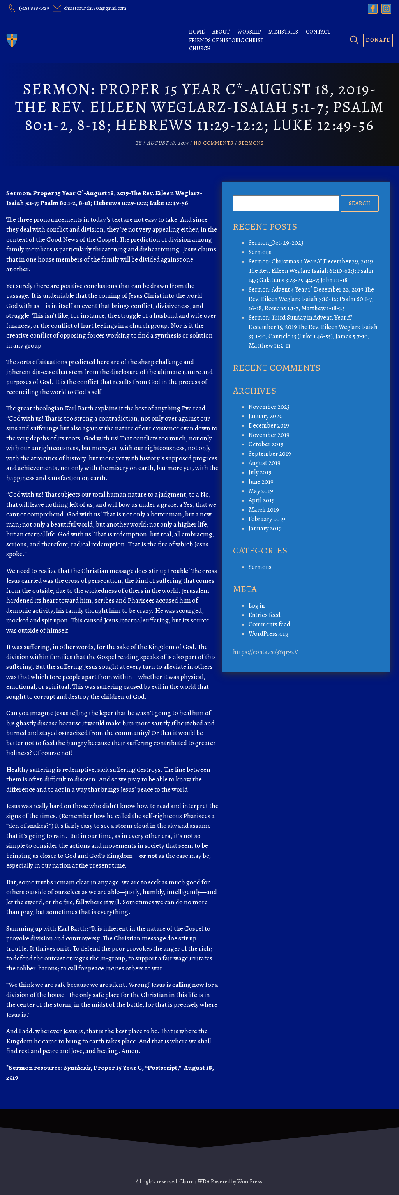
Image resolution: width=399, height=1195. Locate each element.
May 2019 (261, 491)
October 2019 (266, 444)
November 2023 (269, 407)
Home (197, 31)
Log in (257, 605)
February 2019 (267, 519)
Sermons (251, 143)
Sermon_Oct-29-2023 (276, 243)
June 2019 (261, 481)
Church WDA (194, 1181)
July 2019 (260, 472)
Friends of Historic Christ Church (226, 44)
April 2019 (262, 500)
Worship (249, 31)
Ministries (283, 31)
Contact (318, 31)
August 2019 (265, 463)
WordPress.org (268, 633)
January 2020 (266, 416)
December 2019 (269, 425)
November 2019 (269, 435)
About (221, 31)
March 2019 (264, 510)
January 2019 (265, 528)
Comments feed (269, 624)
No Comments (213, 143)
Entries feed (265, 615)
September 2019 (270, 453)
